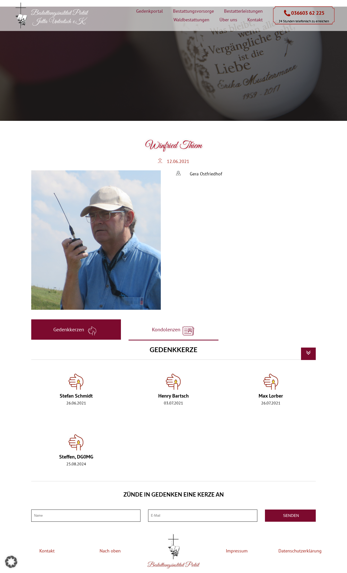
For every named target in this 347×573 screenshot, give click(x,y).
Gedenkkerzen (69, 329)
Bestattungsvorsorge (193, 11)
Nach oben (110, 551)
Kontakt (255, 20)
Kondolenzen (167, 329)
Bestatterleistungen (243, 11)
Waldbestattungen (191, 20)
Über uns (228, 20)
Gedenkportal (149, 11)
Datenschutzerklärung (300, 551)
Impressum (237, 551)
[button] (11, 562)
